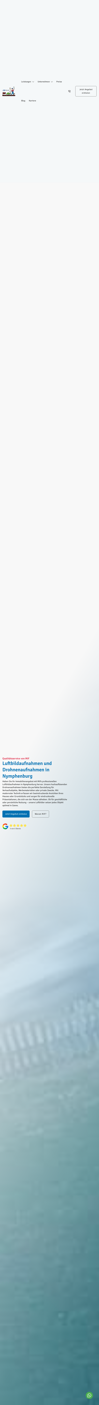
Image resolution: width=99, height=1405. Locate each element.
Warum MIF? (40, 814)
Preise (59, 81)
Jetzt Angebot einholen (86, 91)
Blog (23, 100)
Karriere (32, 100)
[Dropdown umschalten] (33, 82)
